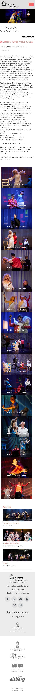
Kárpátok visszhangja (11, 543)
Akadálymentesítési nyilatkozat (17, 593)
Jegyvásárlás (28, 37)
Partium (6, 563)
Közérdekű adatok (17, 589)
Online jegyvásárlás (17, 617)
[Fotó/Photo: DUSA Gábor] (16, 177)
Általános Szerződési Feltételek (17, 586)
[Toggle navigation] (31, 4)
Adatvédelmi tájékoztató (17, 582)
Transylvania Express (11, 523)
